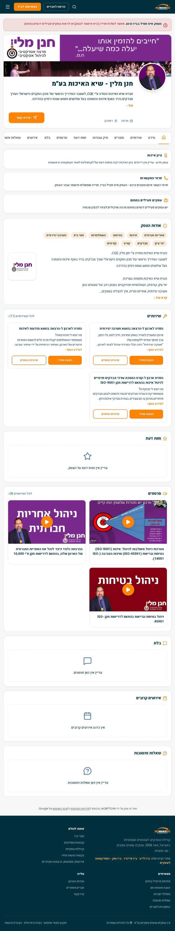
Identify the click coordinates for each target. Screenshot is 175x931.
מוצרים (119, 137)
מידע (151, 137)
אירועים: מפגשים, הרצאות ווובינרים (63, 861)
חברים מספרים (75, 887)
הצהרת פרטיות (33, 923)
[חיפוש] (74, 6)
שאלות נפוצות (161, 900)
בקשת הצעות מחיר (72, 855)
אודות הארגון (76, 881)
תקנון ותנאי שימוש (55, 923)
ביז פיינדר (130, 858)
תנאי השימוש (60, 809)
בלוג (47, 137)
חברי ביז (79, 836)
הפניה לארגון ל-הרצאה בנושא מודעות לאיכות (50, 328)
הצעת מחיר (146, 360)
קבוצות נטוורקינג (74, 842)
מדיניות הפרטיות (80, 809)
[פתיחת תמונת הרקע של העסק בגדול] (87, 56)
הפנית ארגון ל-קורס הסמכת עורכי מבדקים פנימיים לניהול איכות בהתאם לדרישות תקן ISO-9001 (128, 380)
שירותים (136, 137)
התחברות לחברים (160, 907)
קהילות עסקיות (75, 849)
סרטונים (62, 137)
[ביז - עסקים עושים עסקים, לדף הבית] (163, 6)
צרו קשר (79, 894)
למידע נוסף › (155, 350)
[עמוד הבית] (164, 138)
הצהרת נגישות (13, 923)
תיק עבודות (100, 137)
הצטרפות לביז (27, 6)
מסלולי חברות (162, 894)
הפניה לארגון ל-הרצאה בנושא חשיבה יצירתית (131, 328)
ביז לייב (144, 858)
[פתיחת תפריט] (8, 7)
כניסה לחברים (56, 6)
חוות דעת (80, 137)
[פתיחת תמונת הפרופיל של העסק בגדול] (152, 77)
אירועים (32, 137)
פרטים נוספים (110, 360)
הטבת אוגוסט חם (160, 887)
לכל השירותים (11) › (21, 316)
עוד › (129, 105)
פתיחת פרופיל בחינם (157, 881)
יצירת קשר (23, 117)
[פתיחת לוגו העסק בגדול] (22, 266)
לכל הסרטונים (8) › (20, 494)
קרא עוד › (160, 297)
